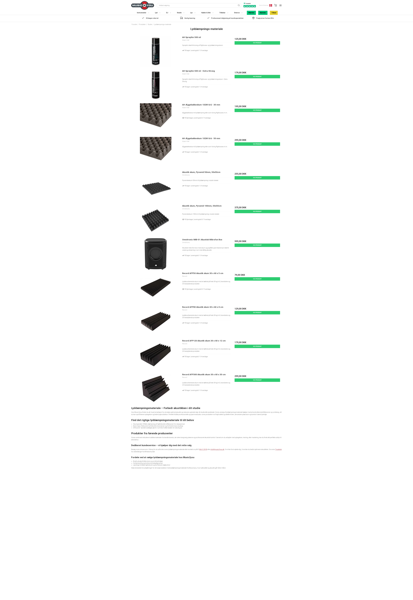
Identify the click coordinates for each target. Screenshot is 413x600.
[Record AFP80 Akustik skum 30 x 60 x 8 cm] (155, 321)
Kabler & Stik (206, 13)
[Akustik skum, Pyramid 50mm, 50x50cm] (155, 186)
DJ (167, 13)
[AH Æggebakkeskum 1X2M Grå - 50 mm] (155, 152)
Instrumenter (141, 13)
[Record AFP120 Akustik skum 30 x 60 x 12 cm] (155, 355)
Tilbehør (222, 13)
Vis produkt (257, 43)
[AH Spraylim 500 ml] (155, 51)
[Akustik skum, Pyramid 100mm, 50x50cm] (155, 220)
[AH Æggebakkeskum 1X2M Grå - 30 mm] (155, 119)
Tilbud (273, 13)
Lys (191, 13)
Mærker (251, 13)
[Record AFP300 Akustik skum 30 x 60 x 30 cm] (155, 389)
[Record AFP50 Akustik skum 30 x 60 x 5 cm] (155, 287)
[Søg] (238, 5)
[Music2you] (142, 5)
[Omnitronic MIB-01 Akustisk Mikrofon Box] (155, 254)
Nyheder (263, 13)
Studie (179, 13)
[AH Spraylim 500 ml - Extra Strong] (155, 85)
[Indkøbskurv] (275, 5)
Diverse (237, 13)
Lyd (156, 13)
